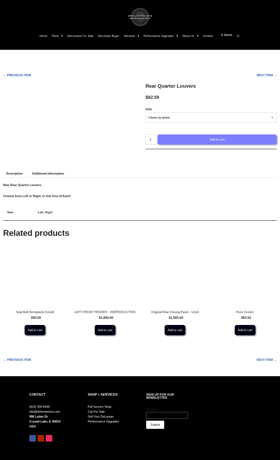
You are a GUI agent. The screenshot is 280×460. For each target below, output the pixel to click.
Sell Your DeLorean (101, 416)
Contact (208, 35)
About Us (188, 35)
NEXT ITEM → (267, 75)
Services (129, 35)
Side (149, 109)
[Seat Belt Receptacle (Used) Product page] (35, 275)
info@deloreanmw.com (44, 411)
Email (151, 409)
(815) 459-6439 (39, 406)
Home (43, 35)
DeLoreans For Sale (80, 35)
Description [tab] (14, 173)
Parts (55, 35)
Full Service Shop (99, 406)
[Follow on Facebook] (32, 438)
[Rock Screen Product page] (245, 275)
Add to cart (217, 139)
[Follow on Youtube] (41, 438)
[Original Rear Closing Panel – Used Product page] (175, 275)
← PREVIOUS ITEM (17, 75)
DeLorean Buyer (108, 35)
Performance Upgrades (158, 35)
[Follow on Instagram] (49, 438)
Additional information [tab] (48, 173)
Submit (155, 424)
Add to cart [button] (35, 330)
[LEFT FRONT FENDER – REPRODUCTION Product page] (105, 275)
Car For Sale (96, 411)
